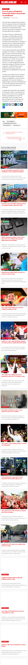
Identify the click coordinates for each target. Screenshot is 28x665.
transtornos (16, 125)
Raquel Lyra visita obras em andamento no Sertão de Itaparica (13, 645)
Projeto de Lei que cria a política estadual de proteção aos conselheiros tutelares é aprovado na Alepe (13, 204)
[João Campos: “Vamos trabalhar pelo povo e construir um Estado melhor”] (14, 433)
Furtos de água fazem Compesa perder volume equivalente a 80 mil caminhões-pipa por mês (12, 477)
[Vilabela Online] (9, 2)
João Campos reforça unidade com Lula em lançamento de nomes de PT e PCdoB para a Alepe (13, 375)
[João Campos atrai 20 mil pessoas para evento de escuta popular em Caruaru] (14, 600)
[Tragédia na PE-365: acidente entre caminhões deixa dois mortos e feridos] (14, 534)
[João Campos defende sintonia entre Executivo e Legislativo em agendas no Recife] (14, 297)
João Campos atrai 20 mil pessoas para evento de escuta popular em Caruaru (12, 611)
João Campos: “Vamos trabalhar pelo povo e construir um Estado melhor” (13, 444)
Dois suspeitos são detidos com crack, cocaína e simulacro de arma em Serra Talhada (12, 410)
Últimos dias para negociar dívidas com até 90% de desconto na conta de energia (13, 273)
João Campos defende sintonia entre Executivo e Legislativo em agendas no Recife (12, 308)
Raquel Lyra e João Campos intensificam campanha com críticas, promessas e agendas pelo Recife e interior (13, 342)
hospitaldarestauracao (9, 123)
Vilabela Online (6, 17)
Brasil (3, 338)
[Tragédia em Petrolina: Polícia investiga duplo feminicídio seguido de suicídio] (14, 567)
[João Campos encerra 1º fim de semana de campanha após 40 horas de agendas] (14, 500)
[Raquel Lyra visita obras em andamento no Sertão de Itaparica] (14, 634)
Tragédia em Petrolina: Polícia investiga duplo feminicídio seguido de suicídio (11, 578)
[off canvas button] (21, 2)
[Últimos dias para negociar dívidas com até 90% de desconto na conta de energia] (14, 262)
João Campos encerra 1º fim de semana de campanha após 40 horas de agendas (13, 511)
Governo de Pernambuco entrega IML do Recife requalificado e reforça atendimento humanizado (12, 171)
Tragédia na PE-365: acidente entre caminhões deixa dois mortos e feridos (13, 545)
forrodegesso (11, 121)
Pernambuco (7, 125)
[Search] (25, 2)
